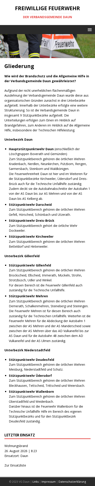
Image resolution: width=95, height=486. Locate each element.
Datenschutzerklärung (72, 482)
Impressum (49, 482)
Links (35, 482)
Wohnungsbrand (16, 446)
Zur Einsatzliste (15, 465)
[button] (89, 29)
